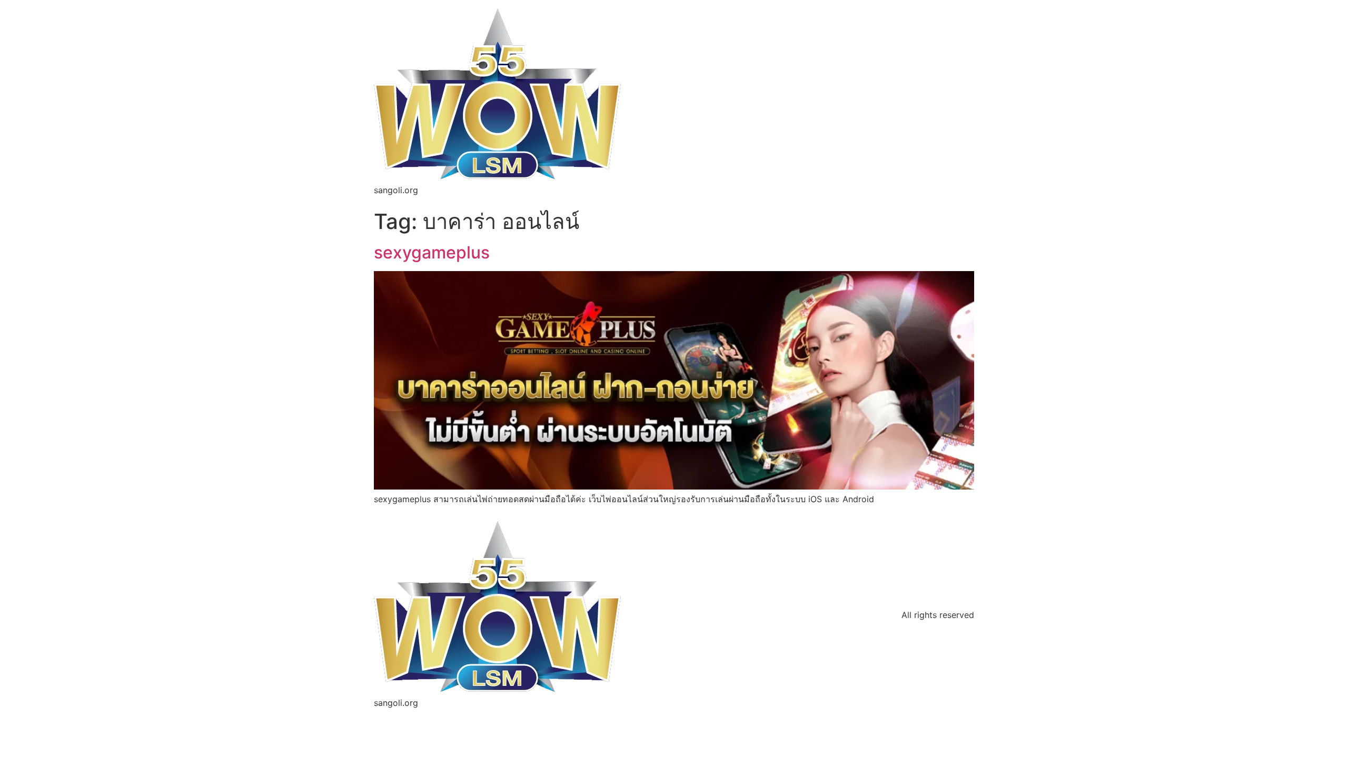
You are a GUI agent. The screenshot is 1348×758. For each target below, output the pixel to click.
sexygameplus (432, 252)
